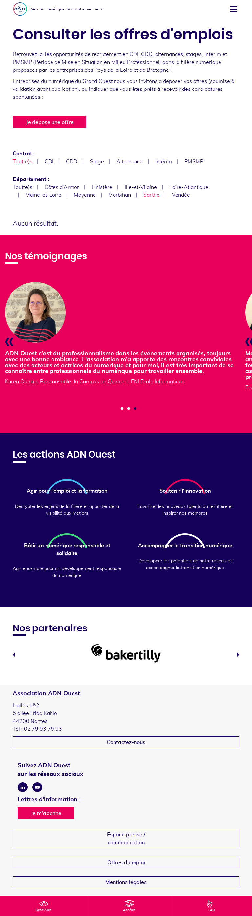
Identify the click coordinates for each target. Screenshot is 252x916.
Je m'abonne (46, 813)
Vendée (181, 195)
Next (238, 654)
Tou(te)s (22, 187)
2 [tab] (128, 409)
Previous (14, 654)
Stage (97, 161)
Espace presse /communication (126, 838)
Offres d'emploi (126, 862)
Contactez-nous (126, 742)
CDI (49, 161)
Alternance (129, 161)
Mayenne (85, 195)
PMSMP (193, 161)
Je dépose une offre (50, 122)
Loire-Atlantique (188, 187)
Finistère (102, 187)
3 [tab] (135, 409)
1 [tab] (122, 409)
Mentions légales (126, 882)
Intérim (163, 161)
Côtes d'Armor (62, 187)
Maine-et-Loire (43, 195)
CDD (71, 161)
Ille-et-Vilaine (141, 187)
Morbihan (119, 195)
